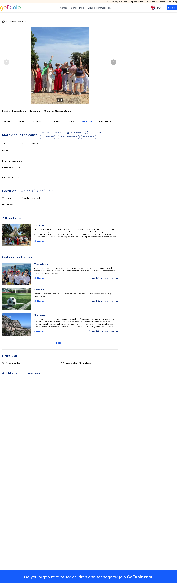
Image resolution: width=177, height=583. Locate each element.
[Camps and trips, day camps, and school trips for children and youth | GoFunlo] (10, 8)
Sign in (171, 7)
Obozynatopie (63, 110)
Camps (63, 7)
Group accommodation (99, 7)
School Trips (77, 7)
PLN (159, 7)
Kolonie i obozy (16, 21)
